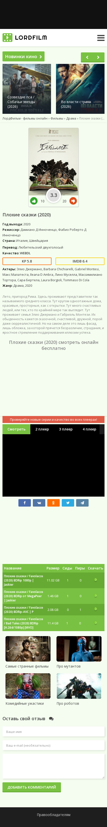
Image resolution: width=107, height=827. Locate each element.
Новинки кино (21, 56)
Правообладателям (53, 814)
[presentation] (87, 57)
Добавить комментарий (31, 787)
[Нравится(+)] (35, 201)
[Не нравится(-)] (72, 201)
